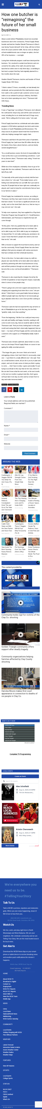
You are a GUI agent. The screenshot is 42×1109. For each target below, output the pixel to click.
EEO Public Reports (20, 970)
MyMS (5, 1097)
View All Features (8, 1066)
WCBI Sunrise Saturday (10, 1019)
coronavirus (20, 41)
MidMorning (7, 1016)
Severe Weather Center (10, 1050)
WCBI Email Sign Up (25, 964)
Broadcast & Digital (9, 981)
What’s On (6, 1099)
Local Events (7, 1030)
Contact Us (6, 984)
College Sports (8, 1078)
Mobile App (14, 964)
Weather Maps (8, 1055)
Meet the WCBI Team (10, 996)
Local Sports (7, 1076)
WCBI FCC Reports (9, 989)
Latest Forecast (8, 1045)
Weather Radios (8, 1052)
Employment (7, 986)
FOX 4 (5, 1092)
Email (6, 435)
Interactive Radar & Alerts (11, 1047)
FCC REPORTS (26, 968)
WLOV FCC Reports (9, 991)
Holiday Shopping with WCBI (12, 1032)
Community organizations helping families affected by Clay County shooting (17, 659)
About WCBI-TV (8, 979)
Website (7, 444)
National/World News (10, 1014)
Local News (7, 1011)
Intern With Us (7, 994)
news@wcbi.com (26, 918)
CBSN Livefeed (8, 1094)
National (4, 384)
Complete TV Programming (20, 754)
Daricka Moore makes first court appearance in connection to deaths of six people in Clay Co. (20, 693)
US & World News (13, 384)
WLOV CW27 (7, 1089)
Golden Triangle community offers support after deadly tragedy (18, 648)
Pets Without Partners (10, 1035)
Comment (8, 408)
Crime (5, 1009)
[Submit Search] (39, 4)
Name (7, 426)
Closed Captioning (15, 968)
